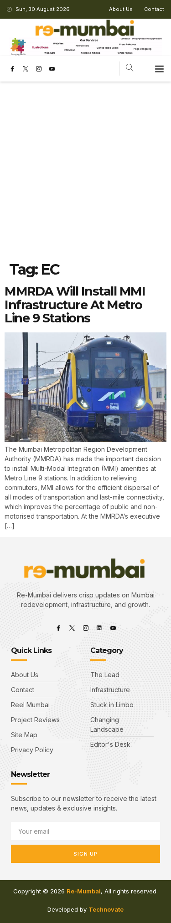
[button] (159, 68)
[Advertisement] (85, 171)
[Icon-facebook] (12, 68)
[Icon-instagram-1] (38, 68)
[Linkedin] (99, 628)
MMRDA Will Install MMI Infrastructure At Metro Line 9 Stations (75, 305)
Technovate (106, 909)
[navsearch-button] (130, 68)
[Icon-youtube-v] (52, 68)
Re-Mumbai (84, 891)
